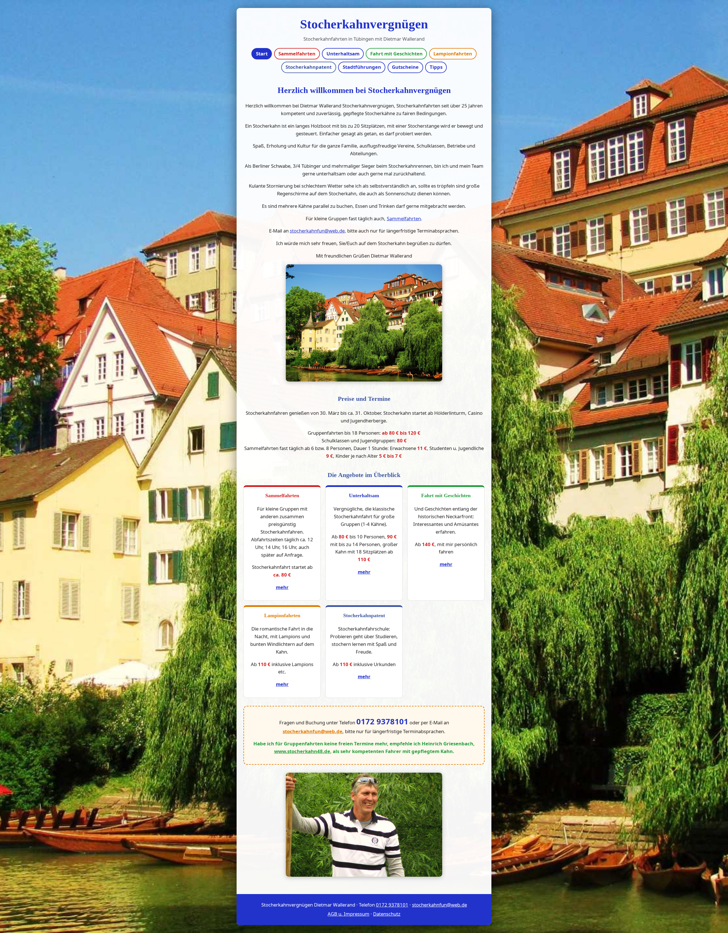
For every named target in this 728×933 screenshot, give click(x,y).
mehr (282, 587)
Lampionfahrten (452, 53)
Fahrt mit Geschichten (396, 53)
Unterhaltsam (342, 53)
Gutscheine (405, 67)
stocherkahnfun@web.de (317, 230)
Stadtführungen (362, 67)
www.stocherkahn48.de (302, 751)
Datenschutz (386, 914)
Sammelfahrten (296, 53)
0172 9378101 (382, 721)
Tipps (436, 67)
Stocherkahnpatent (309, 67)
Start (262, 53)
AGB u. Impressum (348, 914)
